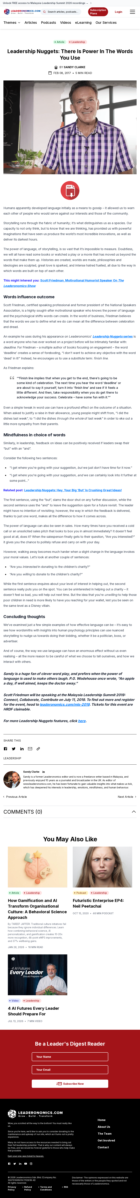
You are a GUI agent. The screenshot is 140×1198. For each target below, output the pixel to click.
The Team (104, 1133)
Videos (65, 22)
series (113, 336)
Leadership (78, 41)
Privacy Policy (12, 1188)
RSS (66, 1187)
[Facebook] (9, 1163)
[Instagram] (31, 1163)
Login (118, 11)
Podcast (81, 892)
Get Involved (106, 1140)
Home (102, 1120)
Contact (103, 1147)
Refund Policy (28, 1188)
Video (15, 1000)
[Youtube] (25, 1163)
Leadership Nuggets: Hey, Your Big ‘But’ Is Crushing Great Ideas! (73, 490)
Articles (31, 22)
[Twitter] (14, 1163)
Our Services (106, 22)
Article (60, 41)
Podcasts (48, 22)
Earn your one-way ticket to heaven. (26, 1156)
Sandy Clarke (74, 67)
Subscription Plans (98, 12)
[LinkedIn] (20, 1163)
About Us (104, 1126)
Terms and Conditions (46, 1188)
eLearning (83, 22)
